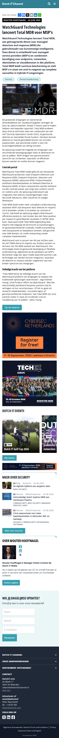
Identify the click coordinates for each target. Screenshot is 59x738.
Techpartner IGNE (29, 735)
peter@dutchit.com (11, 707)
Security (8, 79)
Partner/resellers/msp (29, 79)
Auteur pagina (11, 582)
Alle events (9, 457)
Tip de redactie (12, 307)
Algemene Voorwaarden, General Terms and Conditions (25, 727)
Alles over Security (14, 530)
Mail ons (6, 690)
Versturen (9, 637)
